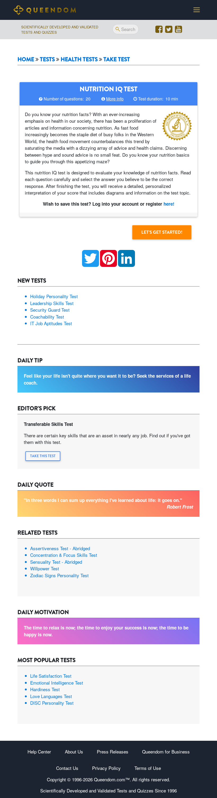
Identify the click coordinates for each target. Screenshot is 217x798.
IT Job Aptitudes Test (51, 323)
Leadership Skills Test (52, 303)
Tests (47, 59)
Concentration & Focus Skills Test (63, 555)
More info (115, 99)
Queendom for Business (166, 751)
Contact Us (67, 768)
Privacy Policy (106, 768)
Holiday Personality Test (54, 296)
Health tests (79, 59)
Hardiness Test (45, 689)
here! (169, 204)
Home (25, 59)
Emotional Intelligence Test (56, 682)
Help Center (39, 751)
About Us (74, 751)
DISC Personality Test (52, 702)
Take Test (116, 59)
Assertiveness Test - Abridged (60, 548)
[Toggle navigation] (196, 10)
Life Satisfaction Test (50, 675)
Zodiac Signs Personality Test (59, 575)
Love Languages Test (51, 696)
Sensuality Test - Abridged (56, 561)
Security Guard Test (50, 309)
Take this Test (43, 455)
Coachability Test (47, 316)
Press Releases (112, 751)
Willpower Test (44, 568)
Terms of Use (147, 768)
